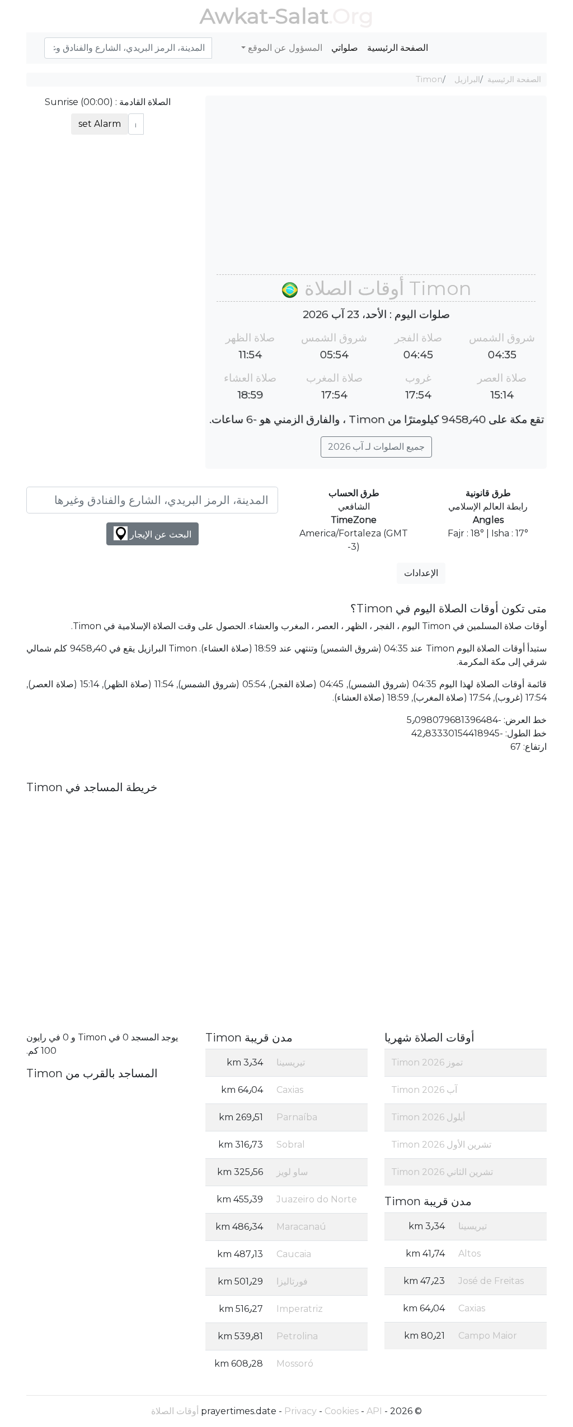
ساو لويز (292, 1172)
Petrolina (297, 1336)
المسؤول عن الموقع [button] (284, 47)
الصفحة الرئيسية (397, 47)
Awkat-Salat (264, 16)
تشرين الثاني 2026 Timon (442, 1172)
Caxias (471, 1308)
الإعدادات (421, 573)
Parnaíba (296, 1117)
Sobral (290, 1144)
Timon (429, 79)
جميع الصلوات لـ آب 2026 (376, 446)
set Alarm (99, 123)
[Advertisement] (376, 190)
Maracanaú (301, 1226)
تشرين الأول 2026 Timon (441, 1144)
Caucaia (293, 1254)
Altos (469, 1253)
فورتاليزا (292, 1281)
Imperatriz (299, 1309)
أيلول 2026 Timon (428, 1117)
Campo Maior (487, 1335)
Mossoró (294, 1363)
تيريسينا (472, 1226)
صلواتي (344, 47)
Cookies (342, 1411)
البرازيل (467, 79)
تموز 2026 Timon (427, 1062)
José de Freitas (491, 1281)
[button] (39, 41)
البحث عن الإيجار (159, 534)
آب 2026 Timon (424, 1089)
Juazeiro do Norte (316, 1199)
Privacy (300, 1411)
